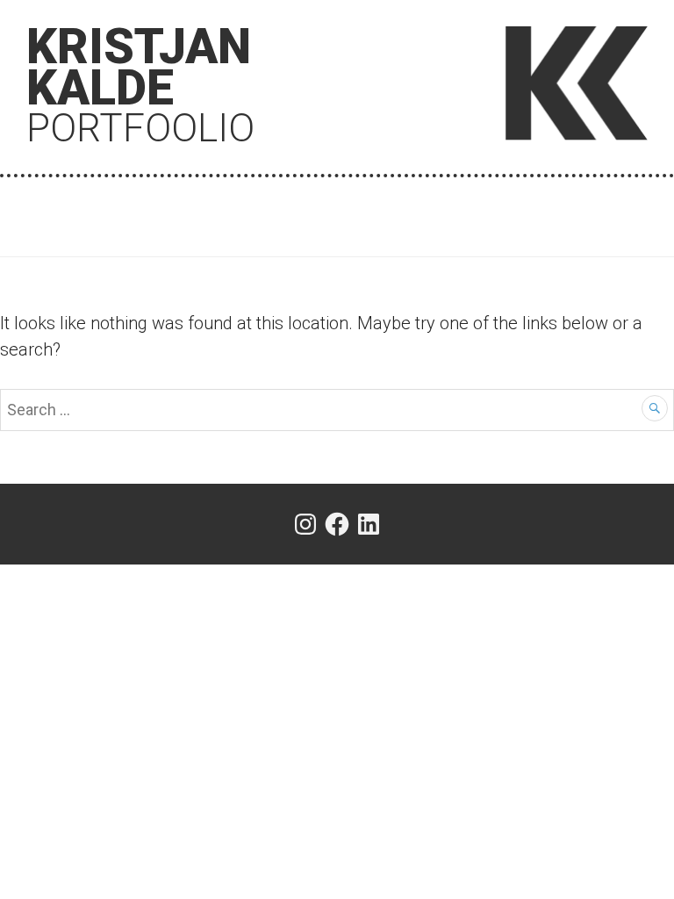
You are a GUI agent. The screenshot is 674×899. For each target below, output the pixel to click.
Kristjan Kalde (140, 82)
